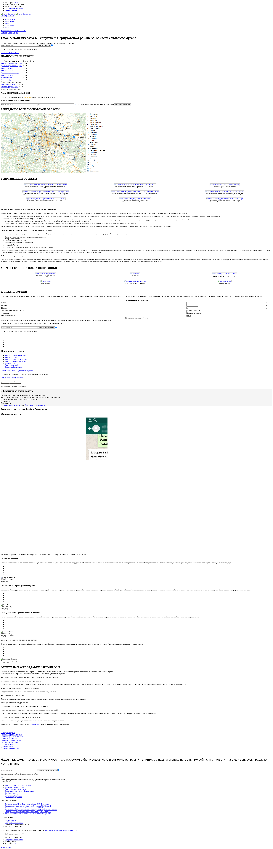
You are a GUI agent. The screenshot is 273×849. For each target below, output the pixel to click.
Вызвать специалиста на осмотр (11, 383)
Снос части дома (7, 75)
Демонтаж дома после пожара (16, 359)
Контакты (8, 27)
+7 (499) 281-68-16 (11, 10)
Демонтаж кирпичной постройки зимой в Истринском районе (28, 814)
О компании (9, 25)
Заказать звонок (6, 31)
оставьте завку (35, 724)
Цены (7, 23)
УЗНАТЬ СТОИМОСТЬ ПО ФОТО (12, 378)
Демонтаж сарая (7, 70)
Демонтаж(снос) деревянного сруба (18, 785)
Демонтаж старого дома (9, 738)
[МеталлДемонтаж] (15, 14)
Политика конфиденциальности (56, 830)
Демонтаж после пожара (10, 73)
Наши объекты (10, 21)
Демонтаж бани (7, 68)
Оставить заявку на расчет (11, 405)
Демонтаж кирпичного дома (11, 63)
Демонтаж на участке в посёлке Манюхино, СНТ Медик (25, 808)
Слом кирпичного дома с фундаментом (19, 791)
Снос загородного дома (9, 87)
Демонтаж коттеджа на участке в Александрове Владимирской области (31, 810)
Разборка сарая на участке (14, 787)
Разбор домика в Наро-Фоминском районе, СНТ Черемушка (27, 804)
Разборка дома (6, 77)
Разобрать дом (10, 363)
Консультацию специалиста (35, 405)
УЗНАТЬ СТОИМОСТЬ (10, 53)
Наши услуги (10, 19)
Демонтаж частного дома (10, 748)
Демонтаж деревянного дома (11, 66)
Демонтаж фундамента (9, 80)
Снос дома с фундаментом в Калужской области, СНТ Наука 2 (28, 806)
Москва (16, 3)
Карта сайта (72, 830)
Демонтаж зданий (11, 365)
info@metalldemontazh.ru (14, 8)
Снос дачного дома (8, 84)
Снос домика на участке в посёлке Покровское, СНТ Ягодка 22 (28, 812)
